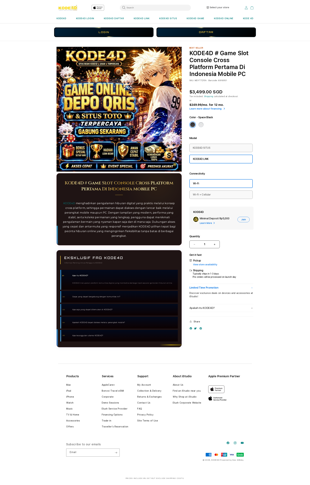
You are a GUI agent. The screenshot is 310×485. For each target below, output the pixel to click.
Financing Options (112, 414)
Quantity (194, 236)
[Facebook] (191, 329)
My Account (144, 385)
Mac (68, 385)
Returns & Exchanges (149, 396)
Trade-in (106, 420)
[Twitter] (196, 329)
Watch (70, 402)
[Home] (68, 8)
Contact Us (143, 402)
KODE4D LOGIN (85, 18)
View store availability (205, 264)
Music (69, 408)
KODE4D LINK (142, 18)
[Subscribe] (115, 453)
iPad (68, 391)
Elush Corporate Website (187, 402)
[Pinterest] (201, 329)
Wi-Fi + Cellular (202, 194)
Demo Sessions (110, 402)
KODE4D (61, 18)
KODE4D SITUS (168, 18)
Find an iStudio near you (187, 391)
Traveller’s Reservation (115, 426)
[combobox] (155, 7)
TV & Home (72, 414)
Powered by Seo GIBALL (232, 460)
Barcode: (213, 80)
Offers (70, 426)
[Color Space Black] (192, 124)
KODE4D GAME (195, 18)
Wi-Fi (196, 183)
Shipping (208, 96)
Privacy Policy (145, 414)
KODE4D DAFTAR (114, 18)
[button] (61, 18)
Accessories (73, 420)
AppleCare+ (108, 385)
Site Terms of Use (147, 420)
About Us (178, 385)
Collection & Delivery (149, 391)
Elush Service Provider (114, 408)
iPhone (70, 396)
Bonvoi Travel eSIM (113, 391)
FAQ (139, 408)
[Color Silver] (201, 124)
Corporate (108, 396)
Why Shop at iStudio (184, 396)
